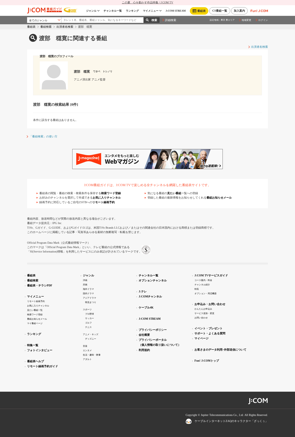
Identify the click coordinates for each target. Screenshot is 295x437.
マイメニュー (151, 10)
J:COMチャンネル (150, 296)
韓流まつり (90, 302)
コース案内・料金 (203, 280)
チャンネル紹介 (202, 284)
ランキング (132, 10)
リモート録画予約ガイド (42, 366)
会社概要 (144, 334)
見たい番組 (174, 193)
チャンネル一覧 (113, 10)
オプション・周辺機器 (205, 293)
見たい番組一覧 (35, 310)
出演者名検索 (64, 26)
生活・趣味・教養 (92, 355)
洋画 (85, 280)
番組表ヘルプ (35, 361)
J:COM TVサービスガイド (211, 275)
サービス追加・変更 (204, 313)
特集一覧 (32, 345)
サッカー (89, 318)
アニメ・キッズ (90, 334)
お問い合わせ (201, 317)
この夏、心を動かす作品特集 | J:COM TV (147, 2)
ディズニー (90, 339)
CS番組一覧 (219, 10)
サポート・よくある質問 (209, 333)
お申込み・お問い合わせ (209, 304)
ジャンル (91, 10)
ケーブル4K (146, 307)
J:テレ (143, 291)
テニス (88, 327)
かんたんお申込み (203, 309)
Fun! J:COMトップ (206, 360)
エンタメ (87, 350)
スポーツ (87, 309)
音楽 (85, 346)
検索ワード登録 (111, 193)
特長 (196, 289)
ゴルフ (88, 322)
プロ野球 (89, 314)
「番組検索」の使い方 (43, 136)
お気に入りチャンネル (107, 197)
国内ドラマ (88, 293)
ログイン (263, 20)
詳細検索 (170, 20)
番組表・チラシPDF (39, 285)
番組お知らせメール (219, 197)
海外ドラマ (88, 289)
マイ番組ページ (35, 323)
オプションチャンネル (153, 280)
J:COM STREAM (176, 10)
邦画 (85, 284)
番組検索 (46, 26)
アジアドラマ (89, 298)
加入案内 (239, 10)
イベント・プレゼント (208, 328)
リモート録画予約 (103, 202)
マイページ (201, 338)
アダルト (87, 359)
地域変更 (246, 20)
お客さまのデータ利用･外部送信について (220, 349)
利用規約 (144, 350)
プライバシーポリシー (153, 329)
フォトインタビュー (39, 350)
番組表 (31, 26)
